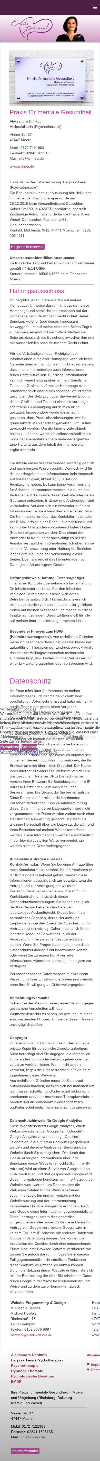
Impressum (48, 752)
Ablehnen (29, 747)
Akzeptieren (9, 747)
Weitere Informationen (18, 752)
